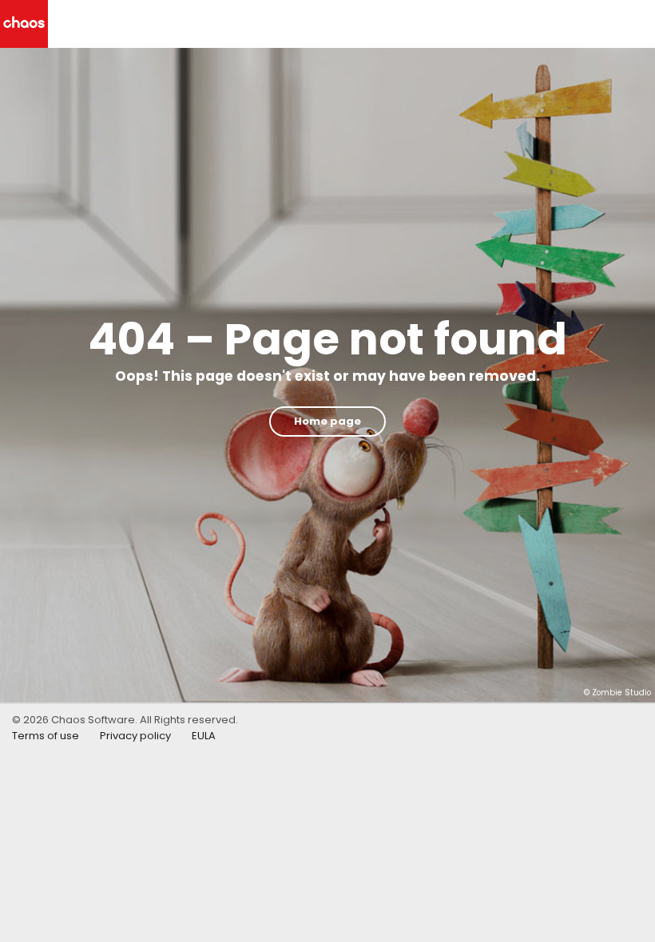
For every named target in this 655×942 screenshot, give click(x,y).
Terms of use (45, 735)
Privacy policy (135, 735)
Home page (327, 421)
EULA (204, 735)
